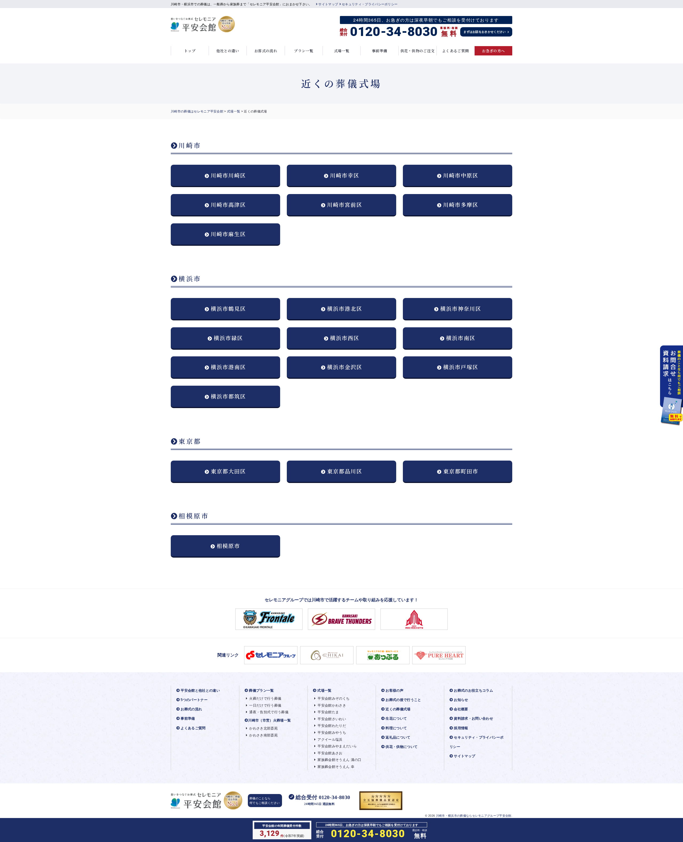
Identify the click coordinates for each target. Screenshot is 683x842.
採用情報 (461, 728)
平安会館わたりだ (331, 726)
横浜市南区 (460, 338)
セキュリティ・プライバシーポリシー (370, 4)
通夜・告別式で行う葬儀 (268, 712)
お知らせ (461, 700)
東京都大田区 (228, 471)
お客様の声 (394, 690)
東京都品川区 (344, 471)
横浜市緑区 (228, 338)
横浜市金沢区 (344, 367)
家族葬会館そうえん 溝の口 (339, 760)
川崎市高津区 (228, 204)
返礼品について (398, 737)
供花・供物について (402, 747)
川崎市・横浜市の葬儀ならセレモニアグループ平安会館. (474, 815)
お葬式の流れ (265, 50)
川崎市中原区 (460, 175)
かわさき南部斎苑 (263, 735)
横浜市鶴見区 (228, 308)
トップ (190, 50)
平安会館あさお (329, 753)
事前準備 (379, 50)
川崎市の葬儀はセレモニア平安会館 (197, 111)
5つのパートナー (194, 700)
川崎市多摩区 (460, 204)
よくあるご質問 (455, 50)
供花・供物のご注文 (417, 50)
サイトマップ (328, 4)
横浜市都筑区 (228, 396)
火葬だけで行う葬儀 (265, 698)
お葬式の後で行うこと (403, 700)
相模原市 (193, 515)
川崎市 (189, 145)
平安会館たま (328, 712)
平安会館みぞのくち (333, 698)
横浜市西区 (344, 338)
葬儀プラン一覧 (261, 690)
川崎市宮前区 (344, 204)
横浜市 (189, 278)
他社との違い (227, 50)
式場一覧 (341, 50)
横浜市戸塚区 (460, 367)
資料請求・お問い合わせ (473, 718)
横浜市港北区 (344, 308)
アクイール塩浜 (329, 740)
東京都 (189, 441)
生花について (396, 718)
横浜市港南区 (228, 367)
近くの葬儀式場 (398, 709)
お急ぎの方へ (493, 50)
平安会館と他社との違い (200, 690)
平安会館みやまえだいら (337, 746)
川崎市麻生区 (228, 234)
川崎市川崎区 (228, 175)
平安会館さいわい (331, 719)
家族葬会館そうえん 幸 (335, 767)
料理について (396, 728)
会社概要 (461, 709)
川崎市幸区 (344, 175)
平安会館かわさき (331, 705)
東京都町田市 (460, 471)
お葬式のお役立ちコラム (473, 690)
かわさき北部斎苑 (263, 728)
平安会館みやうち (331, 733)
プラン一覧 (303, 50)
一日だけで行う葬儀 (265, 705)
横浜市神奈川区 (460, 308)
